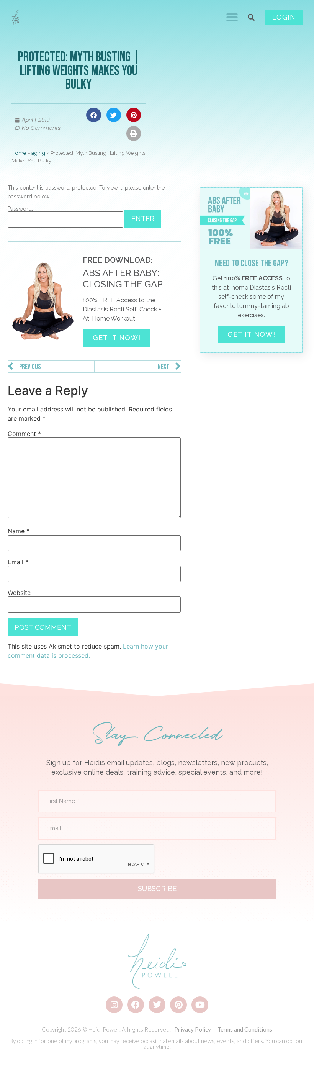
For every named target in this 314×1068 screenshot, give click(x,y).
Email (18, 562)
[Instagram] (114, 1004)
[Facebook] (135, 1004)
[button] (232, 17)
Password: (20, 209)
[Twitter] (157, 1004)
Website (19, 593)
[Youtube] (199, 1004)
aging (38, 153)
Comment (24, 434)
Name (18, 531)
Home (18, 153)
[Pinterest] (178, 1004)
